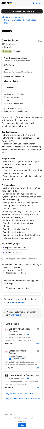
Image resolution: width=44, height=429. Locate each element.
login (12, 302)
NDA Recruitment (8, 44)
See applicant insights (18, 288)
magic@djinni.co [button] (8, 414)
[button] (21, 270)
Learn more (22, 421)
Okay (22, 425)
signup (21, 302)
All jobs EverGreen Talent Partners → (23, 398)
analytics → (16, 315)
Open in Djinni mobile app (22, 11)
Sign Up (37, 3)
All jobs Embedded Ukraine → (19, 393)
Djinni (6, 3)
